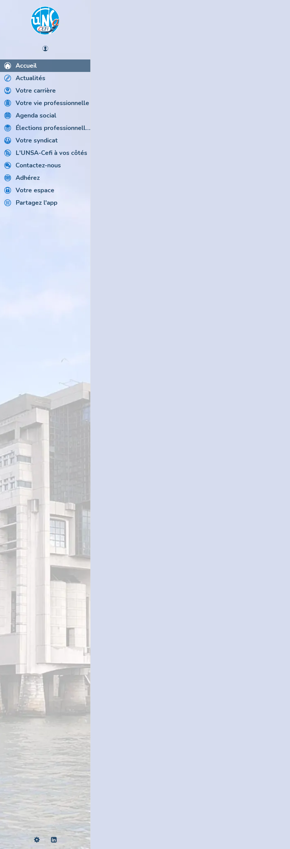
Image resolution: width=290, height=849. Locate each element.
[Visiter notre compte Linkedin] (190, 812)
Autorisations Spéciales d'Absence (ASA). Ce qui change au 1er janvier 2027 (164, 397)
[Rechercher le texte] (107, 461)
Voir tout (272, 30)
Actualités (115, 30)
